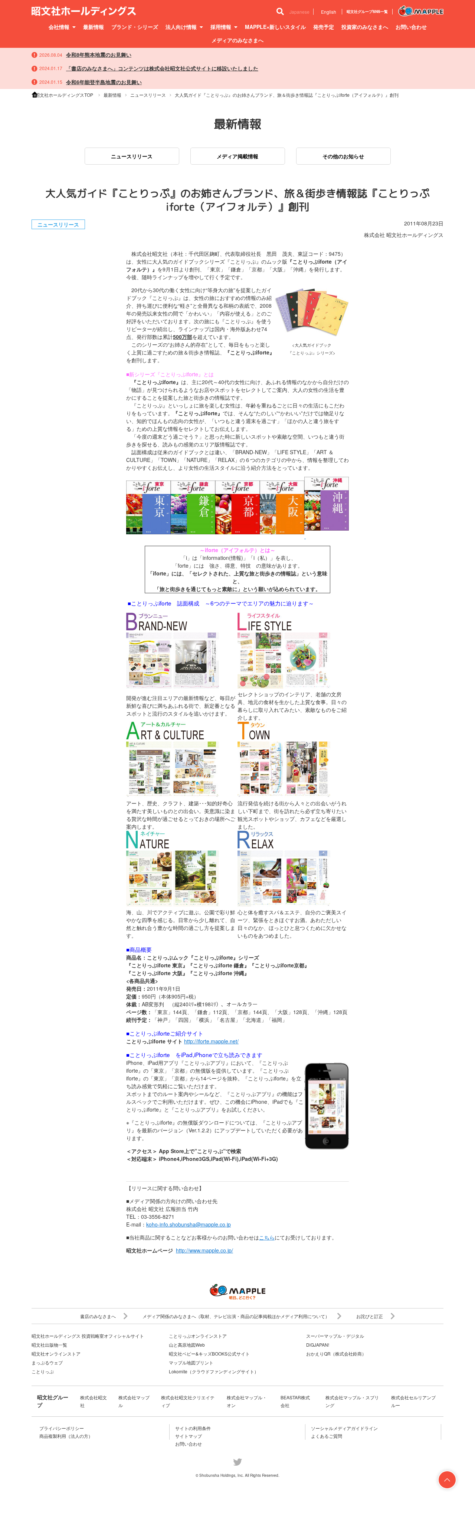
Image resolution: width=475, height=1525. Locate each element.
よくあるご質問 (326, 1436)
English (328, 12)
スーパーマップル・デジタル (335, 1336)
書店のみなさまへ (98, 1316)
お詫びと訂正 (369, 1316)
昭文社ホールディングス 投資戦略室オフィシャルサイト (88, 1336)
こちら (267, 1237)
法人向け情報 (181, 26)
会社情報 (59, 26)
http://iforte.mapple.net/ (211, 1041)
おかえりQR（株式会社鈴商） (336, 1353)
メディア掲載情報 (237, 156)
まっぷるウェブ (47, 1362)
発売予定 (323, 26)
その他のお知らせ (343, 156)
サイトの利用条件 (193, 1428)
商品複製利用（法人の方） (66, 1436)
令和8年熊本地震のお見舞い (98, 54)
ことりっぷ (43, 1371)
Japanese (299, 12)
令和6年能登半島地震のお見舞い (104, 82)
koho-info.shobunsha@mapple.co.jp (188, 1224)
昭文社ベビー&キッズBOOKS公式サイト (209, 1353)
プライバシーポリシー (61, 1428)
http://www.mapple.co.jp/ (204, 1250)
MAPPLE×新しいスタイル (275, 26)
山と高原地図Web (187, 1344)
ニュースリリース (132, 156)
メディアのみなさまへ (237, 40)
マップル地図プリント (191, 1362)
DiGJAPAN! (317, 1344)
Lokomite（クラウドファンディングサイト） (214, 1371)
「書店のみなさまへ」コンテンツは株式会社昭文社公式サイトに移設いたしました (162, 68)
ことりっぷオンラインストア (198, 1336)
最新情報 (93, 26)
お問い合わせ (411, 26)
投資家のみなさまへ (364, 26)
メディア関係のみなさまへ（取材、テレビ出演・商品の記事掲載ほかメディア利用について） (236, 1316)
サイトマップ (188, 1436)
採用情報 (220, 26)
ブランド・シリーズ (134, 26)
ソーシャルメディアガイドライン (344, 1428)
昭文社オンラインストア (56, 1353)
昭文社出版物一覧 (49, 1344)
